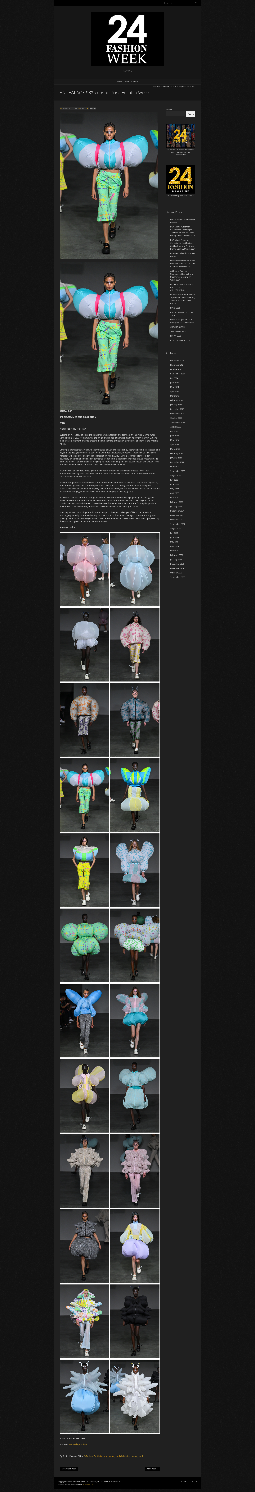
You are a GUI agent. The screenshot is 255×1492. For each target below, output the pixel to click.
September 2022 (177, 471)
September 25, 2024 (69, 108)
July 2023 (174, 431)
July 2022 (174, 480)
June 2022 (174, 484)
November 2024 (177, 365)
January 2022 (176, 506)
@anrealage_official (78, 1444)
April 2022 (174, 493)
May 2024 (174, 387)
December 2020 (177, 564)
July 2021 (174, 533)
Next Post (151, 1469)
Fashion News (131, 81)
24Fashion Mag (173, 196)
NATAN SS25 (175, 335)
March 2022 (175, 497)
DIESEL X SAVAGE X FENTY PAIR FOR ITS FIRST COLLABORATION (181, 287)
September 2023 (177, 422)
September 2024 (177, 373)
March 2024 (175, 395)
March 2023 (175, 449)
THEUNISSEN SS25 (178, 331)
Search (169, 109)
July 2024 (174, 378)
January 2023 (176, 457)
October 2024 (176, 369)
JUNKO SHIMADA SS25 (180, 340)
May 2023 (174, 440)
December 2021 (177, 510)
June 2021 (174, 537)
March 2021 (175, 550)
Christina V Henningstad (108, 1456)
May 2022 (174, 488)
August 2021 (175, 528)
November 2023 (177, 413)
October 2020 (176, 572)
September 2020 (177, 577)
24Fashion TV (172, 150)
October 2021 (176, 519)
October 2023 (176, 418)
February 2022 (176, 502)
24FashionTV (90, 1456)
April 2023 (174, 444)
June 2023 (174, 435)
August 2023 (175, 426)
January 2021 (176, 559)
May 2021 (174, 541)
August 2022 (175, 475)
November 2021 (177, 515)
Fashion (160, 87)
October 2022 (176, 466)
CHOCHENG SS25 (177, 327)
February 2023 (176, 453)
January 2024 (176, 404)
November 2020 (177, 568)
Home (119, 81)
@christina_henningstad (131, 1456)
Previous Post (69, 1469)
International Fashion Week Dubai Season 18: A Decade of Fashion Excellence (182, 263)
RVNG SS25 (175, 307)
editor (82, 108)
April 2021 (174, 546)
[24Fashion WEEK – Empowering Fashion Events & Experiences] (127, 13)
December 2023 (177, 409)
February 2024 (176, 400)
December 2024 (177, 360)
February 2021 (176, 555)
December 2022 (177, 462)
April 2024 (174, 391)
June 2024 (174, 382)
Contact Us (192, 1481)
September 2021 (177, 524)
